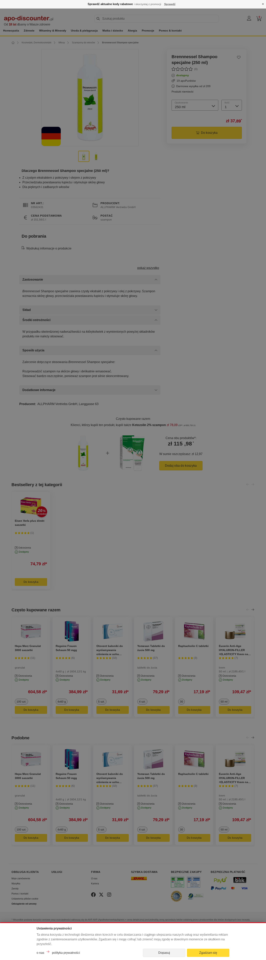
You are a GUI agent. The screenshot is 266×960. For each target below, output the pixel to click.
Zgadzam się (208, 952)
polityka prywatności (66, 952)
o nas (40, 952)
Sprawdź (169, 4)
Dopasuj (164, 952)
